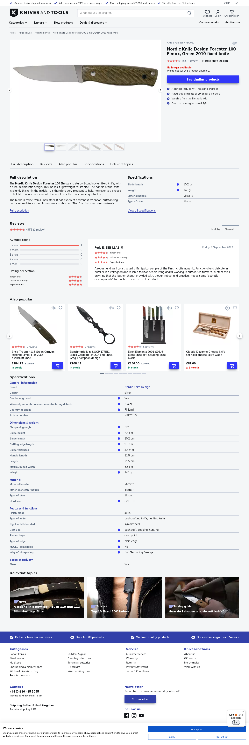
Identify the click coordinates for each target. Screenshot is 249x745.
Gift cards (190, 658)
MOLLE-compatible (21, 546)
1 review (193, 60)
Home (13, 32)
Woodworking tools (79, 671)
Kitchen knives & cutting (24, 671)
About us (189, 654)
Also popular (68, 164)
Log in (218, 15)
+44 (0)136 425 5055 (24, 691)
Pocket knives (18, 654)
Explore (39, 22)
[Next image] (160, 90)
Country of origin (20, 409)
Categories (16, 22)
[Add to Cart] (57, 365)
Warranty (132, 658)
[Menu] (242, 712)
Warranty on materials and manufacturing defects (41, 404)
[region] (85, 96)
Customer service (136, 654)
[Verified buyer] (122, 248)
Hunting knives (42, 32)
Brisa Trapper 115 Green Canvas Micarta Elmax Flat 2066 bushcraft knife (33, 355)
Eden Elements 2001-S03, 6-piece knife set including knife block (147, 355)
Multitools (15, 662)
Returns (131, 662)
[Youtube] (141, 715)
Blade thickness (19, 449)
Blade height (17, 432)
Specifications (94, 164)
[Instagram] (134, 715)
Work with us (192, 666)
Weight (132, 190)
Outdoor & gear (77, 654)
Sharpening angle (20, 427)
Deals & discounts (92, 22)
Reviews (46, 164)
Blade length (135, 184)
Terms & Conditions (137, 671)
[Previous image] (9, 90)
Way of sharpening (21, 552)
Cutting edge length (22, 444)
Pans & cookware (20, 675)
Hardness (16, 501)
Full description (22, 164)
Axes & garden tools (79, 658)
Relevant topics (121, 164)
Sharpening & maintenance (26, 666)
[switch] (236, 722)
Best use (15, 529)
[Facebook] (126, 715)
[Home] (39, 12)
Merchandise (191, 662)
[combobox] (230, 229)
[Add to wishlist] (60, 308)
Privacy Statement (137, 666)
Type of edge (17, 541)
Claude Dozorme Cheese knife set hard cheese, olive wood (205, 353)
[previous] (16, 335)
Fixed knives (25, 32)
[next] (233, 335)
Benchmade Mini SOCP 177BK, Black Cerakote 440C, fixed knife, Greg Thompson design (91, 355)
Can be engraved (20, 398)
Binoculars (74, 666)
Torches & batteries (79, 662)
